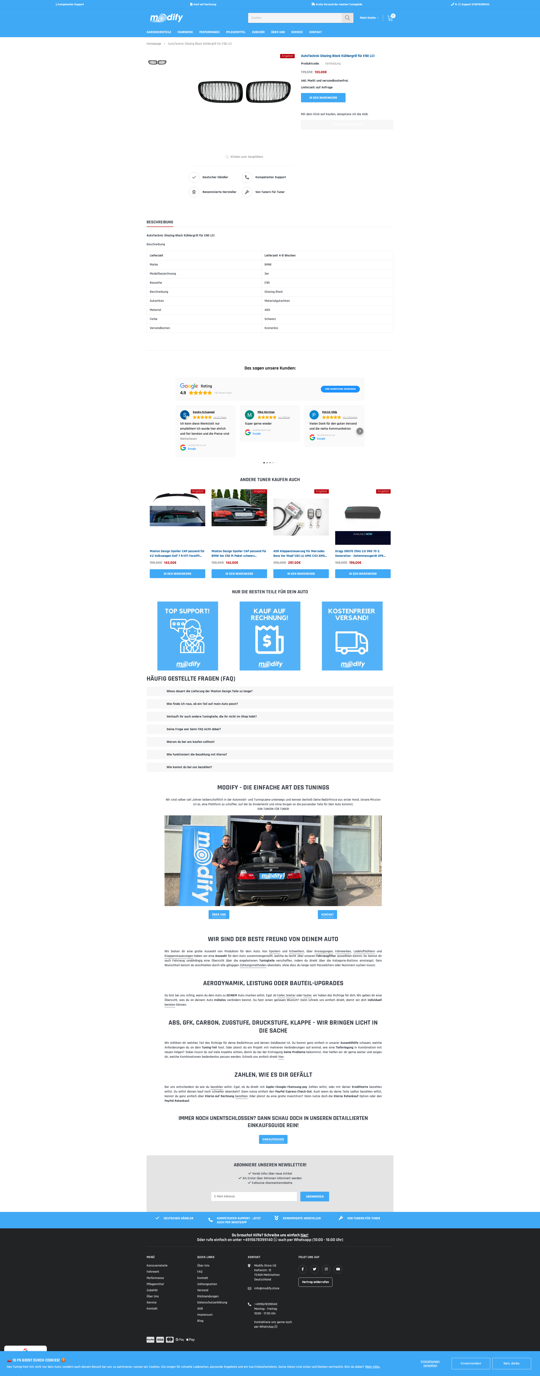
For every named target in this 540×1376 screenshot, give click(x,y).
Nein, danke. (512, 1363)
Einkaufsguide (273, 1139)
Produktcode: (310, 63)
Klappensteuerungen (179, 956)
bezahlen (217, 1087)
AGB (200, 1308)
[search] (347, 18)
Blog (200, 1321)
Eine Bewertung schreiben (340, 389)
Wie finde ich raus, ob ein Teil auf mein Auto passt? (202, 704)
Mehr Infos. (372, 1367)
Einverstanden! (471, 1363)
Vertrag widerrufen (315, 1282)
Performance (209, 32)
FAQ (199, 1271)
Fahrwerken (343, 951)
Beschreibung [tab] (160, 222)
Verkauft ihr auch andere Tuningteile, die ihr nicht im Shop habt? (212, 716)
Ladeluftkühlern (364, 951)
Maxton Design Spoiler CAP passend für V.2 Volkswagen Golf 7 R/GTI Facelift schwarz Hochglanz (177, 553)
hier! (304, 1235)
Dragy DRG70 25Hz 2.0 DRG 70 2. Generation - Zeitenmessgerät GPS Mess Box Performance (359, 553)
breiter (291, 995)
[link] (177, 517)
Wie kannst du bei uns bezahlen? (189, 767)
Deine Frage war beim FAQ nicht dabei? (194, 729)
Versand (202, 1290)
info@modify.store (266, 1288)
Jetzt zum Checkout (347, 124)
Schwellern (296, 951)
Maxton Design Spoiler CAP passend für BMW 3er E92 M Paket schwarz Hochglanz (239, 553)
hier (281, 1057)
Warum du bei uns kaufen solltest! (191, 742)
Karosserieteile (159, 32)
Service (297, 32)
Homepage (154, 44)
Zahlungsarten (207, 1284)
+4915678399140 (265, 1304)
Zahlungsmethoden (253, 965)
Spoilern (274, 951)
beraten (170, 1004)
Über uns (278, 32)
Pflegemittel (236, 32)
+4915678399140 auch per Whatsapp (277, 1239)
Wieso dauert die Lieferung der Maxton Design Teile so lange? (209, 691)
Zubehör (258, 32)
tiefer (281, 995)
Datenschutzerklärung (212, 1302)
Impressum (205, 1315)
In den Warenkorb (177, 574)
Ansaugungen (323, 951)
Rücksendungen (208, 1296)
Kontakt (315, 32)
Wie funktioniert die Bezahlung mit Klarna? (197, 754)
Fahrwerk (185, 32)
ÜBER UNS (219, 914)
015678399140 (480, 4)
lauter (307, 995)
